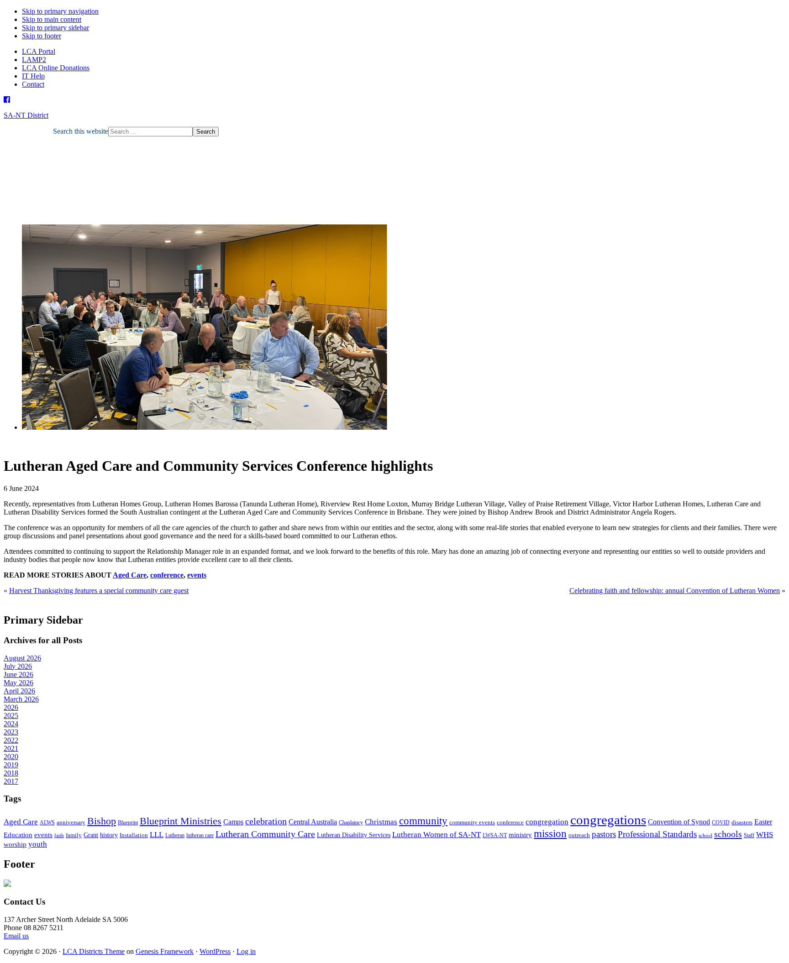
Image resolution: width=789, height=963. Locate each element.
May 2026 (18, 683)
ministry (520, 834)
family (74, 835)
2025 (11, 715)
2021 (11, 748)
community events (472, 822)
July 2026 (18, 666)
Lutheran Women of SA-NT (436, 834)
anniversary (71, 822)
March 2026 (21, 699)
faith (59, 835)
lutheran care (200, 835)
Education (18, 834)
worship (15, 844)
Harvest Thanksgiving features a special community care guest (99, 590)
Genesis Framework (165, 951)
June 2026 (18, 674)
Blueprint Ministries (180, 821)
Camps (233, 822)
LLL (156, 834)
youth (37, 844)
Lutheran (174, 835)
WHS (764, 834)
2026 (11, 707)
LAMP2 (34, 59)
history (109, 834)
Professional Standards (657, 834)
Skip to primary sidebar (55, 27)
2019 (11, 765)
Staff (749, 835)
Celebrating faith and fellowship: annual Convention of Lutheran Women (674, 590)
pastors (604, 834)
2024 (11, 724)
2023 (11, 732)
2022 (11, 740)
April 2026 (19, 691)
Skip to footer (41, 36)
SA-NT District (26, 115)
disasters (741, 822)
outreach (579, 835)
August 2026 (22, 658)
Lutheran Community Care (265, 834)
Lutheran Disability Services (353, 834)
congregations (608, 819)
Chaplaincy (351, 822)
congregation (547, 821)
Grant (91, 834)
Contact (33, 84)
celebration (266, 821)
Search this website (80, 131)
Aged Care (130, 575)
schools (728, 834)
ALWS (47, 822)
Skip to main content (51, 19)
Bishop (101, 821)
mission (550, 833)
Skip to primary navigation (60, 11)
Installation (134, 835)
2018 (11, 773)
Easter (763, 822)
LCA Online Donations (55, 68)
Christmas (381, 821)
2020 (11, 756)
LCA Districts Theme (94, 951)
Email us (16, 936)
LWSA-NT (495, 835)
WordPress (215, 951)
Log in (246, 951)
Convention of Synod (679, 822)
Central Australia (313, 822)
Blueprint (128, 822)
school (705, 835)
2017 (11, 781)
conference (167, 575)
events (196, 575)
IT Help (33, 76)
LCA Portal (38, 51)
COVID (721, 822)
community (423, 821)
